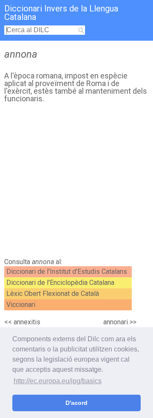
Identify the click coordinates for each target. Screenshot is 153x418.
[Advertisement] (76, 182)
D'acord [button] (76, 402)
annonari (115, 322)
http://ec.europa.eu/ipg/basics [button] (58, 381)
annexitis (27, 322)
